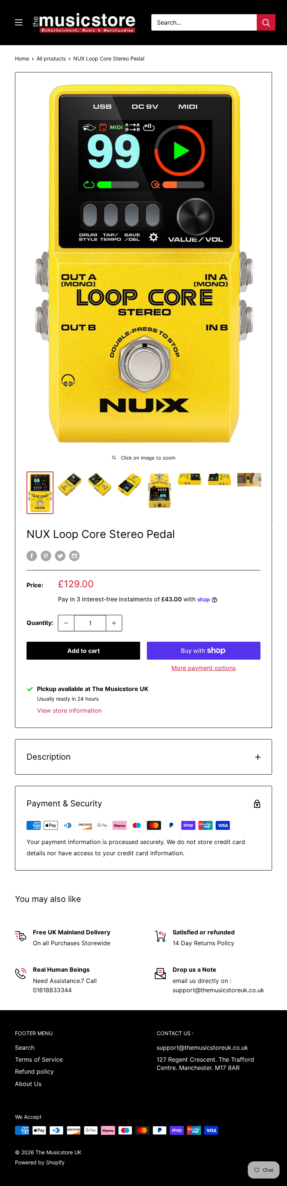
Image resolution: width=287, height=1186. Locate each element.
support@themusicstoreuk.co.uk (202, 1047)
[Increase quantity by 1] (114, 623)
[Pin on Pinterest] (46, 555)
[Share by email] (74, 555)
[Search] (266, 22)
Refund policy (34, 1071)
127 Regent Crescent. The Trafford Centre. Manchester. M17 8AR (205, 1063)
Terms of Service (39, 1059)
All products (51, 58)
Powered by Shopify (40, 1162)
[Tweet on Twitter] (60, 555)
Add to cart (83, 650)
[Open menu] (18, 22)
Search (24, 1047)
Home (22, 58)
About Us (28, 1083)
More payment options (204, 668)
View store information (69, 710)
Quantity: (40, 622)
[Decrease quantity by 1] (66, 623)
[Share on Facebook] (32, 555)
